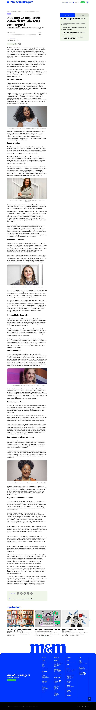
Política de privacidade (83, 663)
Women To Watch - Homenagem (70, 678)
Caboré (43, 692)
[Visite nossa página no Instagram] (82, 706)
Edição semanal (81, 667)
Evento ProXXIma (45, 688)
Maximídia (43, 689)
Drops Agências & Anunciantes (57, 665)
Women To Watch (45, 669)
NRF (42, 686)
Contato (70, 2)
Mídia (43, 664)
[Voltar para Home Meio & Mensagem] (22, 2)
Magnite (55, 689)
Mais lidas (81, 15)
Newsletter (64, 2)
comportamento (18, 598)
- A (9, 43)
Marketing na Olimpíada (58, 663)
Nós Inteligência (57, 685)
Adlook (55, 695)
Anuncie (80, 662)
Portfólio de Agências (45, 677)
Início (8, 11)
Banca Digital (44, 676)
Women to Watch (13, 11)
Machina (55, 687)
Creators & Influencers (58, 671)
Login (76, 2)
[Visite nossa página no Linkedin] (85, 706)
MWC (43, 685)
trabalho (32, 598)
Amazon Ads (56, 680)
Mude (55, 692)
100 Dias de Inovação (58, 661)
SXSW (43, 683)
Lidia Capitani (10, 38)
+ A (11, 43)
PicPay (55, 683)
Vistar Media (56, 686)
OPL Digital (56, 681)
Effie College (69, 692)
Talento (55, 666)
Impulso (55, 682)
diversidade (26, 598)
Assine (83, 2)
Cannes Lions (44, 682)
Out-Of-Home (56, 673)
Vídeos (43, 674)
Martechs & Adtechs (58, 674)
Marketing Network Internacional (70, 687)
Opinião (43, 666)
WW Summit (44, 687)
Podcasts (43, 672)
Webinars (43, 675)
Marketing (44, 663)
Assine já (11, 680)
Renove (80, 661)
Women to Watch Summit (71, 661)
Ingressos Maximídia (81, 671)
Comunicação (44, 661)
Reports (43, 678)
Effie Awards (44, 690)
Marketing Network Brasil (71, 669)
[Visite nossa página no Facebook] (76, 706)
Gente (43, 665)
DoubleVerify (56, 694)
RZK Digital (56, 693)
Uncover (55, 690)
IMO (55, 678)
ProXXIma (43, 667)
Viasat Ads (56, 688)
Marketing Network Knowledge (70, 676)
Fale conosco (81, 665)
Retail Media (56, 670)
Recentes (67, 15)
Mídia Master (69, 666)
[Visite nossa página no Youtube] (88, 706)
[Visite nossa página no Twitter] (79, 706)
